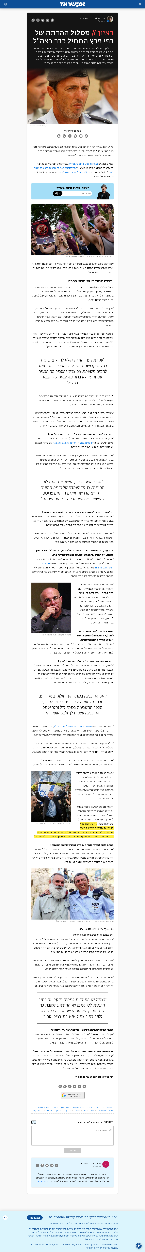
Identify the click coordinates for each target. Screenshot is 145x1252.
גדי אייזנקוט (38, 1111)
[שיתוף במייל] (47, 20)
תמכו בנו (35, 1217)
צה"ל (91, 1108)
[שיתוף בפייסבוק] (38, 20)
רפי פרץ (59, 1111)
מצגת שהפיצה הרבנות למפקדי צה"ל (73, 726)
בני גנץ (68, 1111)
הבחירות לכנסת (44, 1108)
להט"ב (77, 1111)
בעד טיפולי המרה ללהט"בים (73, 172)
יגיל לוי (49, 1111)
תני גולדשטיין (99, 18)
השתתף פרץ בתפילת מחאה (83, 164)
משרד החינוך (88, 1111)
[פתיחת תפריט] (5, 4)
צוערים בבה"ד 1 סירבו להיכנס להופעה (73, 443)
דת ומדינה (84, 18)
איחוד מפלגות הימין (105, 1111)
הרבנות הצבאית (78, 1108)
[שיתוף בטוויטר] (42, 20)
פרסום (73, 1150)
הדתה (99, 1108)
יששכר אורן (96, 1163)
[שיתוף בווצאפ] (33, 20)
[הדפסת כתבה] (58, 136)
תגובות (84, 1163)
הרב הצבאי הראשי (61, 1108)
